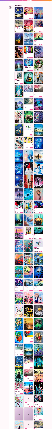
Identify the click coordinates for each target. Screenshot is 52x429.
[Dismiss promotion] (51, 0)
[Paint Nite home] (3, 2)
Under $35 (10, 8)
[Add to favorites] (32, 7)
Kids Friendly (11, 7)
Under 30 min (11, 5)
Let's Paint (31, 18)
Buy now (31, 0)
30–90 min (10, 6)
